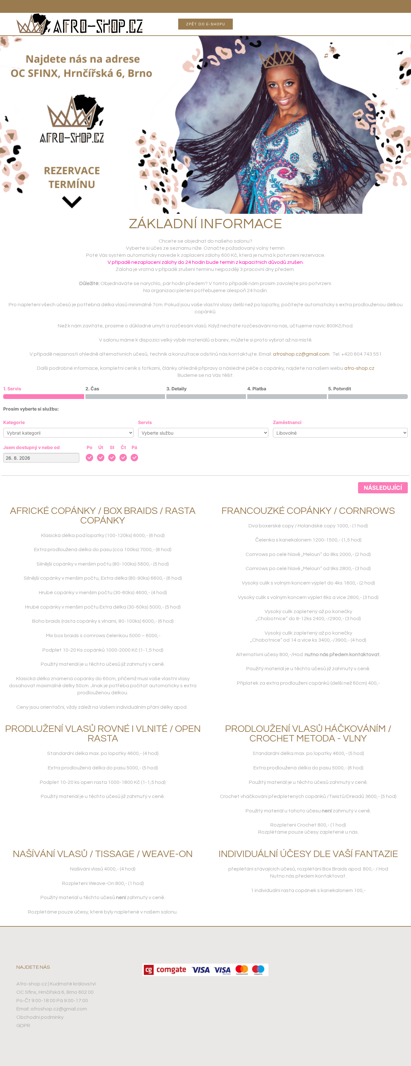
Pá (134, 447)
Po (89, 447)
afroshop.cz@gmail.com (301, 354)
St (112, 447)
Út (100, 447)
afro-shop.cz (359, 368)
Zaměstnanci (287, 422)
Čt (123, 447)
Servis (145, 422)
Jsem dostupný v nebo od (31, 447)
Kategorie (14, 422)
